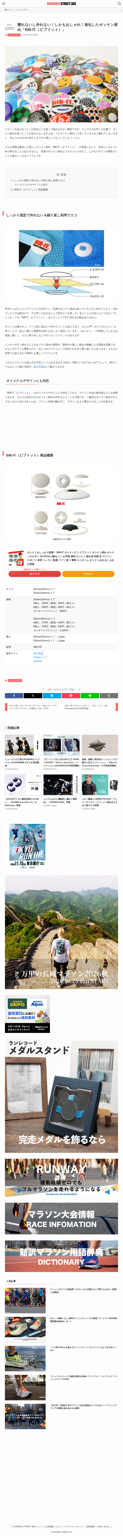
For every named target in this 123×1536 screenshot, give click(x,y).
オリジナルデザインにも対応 (33, 184)
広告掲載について (53, 1526)
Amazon (37, 661)
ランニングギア (14, 35)
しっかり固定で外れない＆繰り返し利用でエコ (40, 180)
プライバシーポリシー (74, 1526)
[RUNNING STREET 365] (61, 3)
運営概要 (91, 1526)
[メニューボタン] (3, 3)
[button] (14, 695)
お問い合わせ (103, 1526)
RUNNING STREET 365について (28, 1526)
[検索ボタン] (119, 3)
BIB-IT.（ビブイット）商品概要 (31, 189)
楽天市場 (38, 366)
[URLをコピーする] (109, 695)
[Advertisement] (61, 423)
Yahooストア (40, 657)
